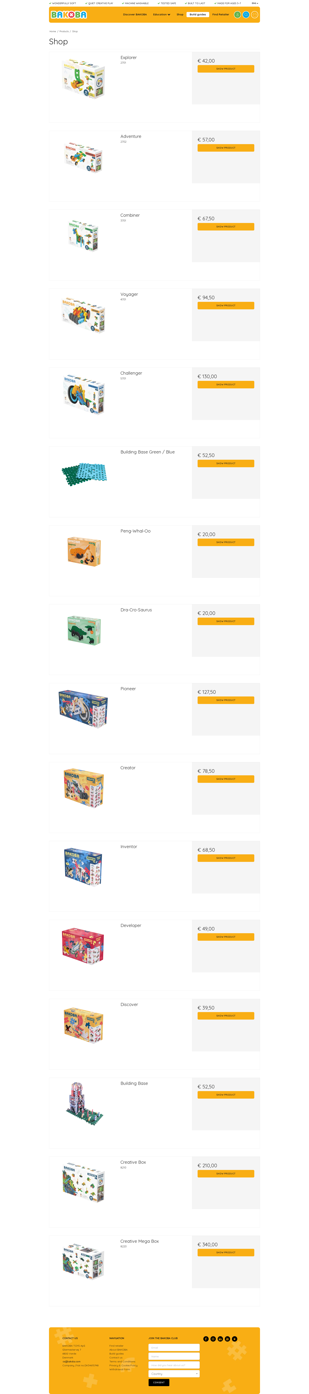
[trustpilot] (234, 1339)
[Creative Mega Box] (83, 1270)
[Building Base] (83, 1112)
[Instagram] (213, 1339)
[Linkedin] (220, 1339)
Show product (226, 68)
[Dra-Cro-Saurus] (83, 638)
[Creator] (83, 796)
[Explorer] (83, 86)
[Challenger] (83, 401)
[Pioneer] (83, 717)
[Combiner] (83, 244)
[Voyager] (83, 323)
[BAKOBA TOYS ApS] (69, 15)
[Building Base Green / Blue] (83, 480)
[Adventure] (83, 165)
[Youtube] (227, 1339)
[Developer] (83, 954)
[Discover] (83, 1033)
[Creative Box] (83, 1190)
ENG (254, 3)
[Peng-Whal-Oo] (83, 559)
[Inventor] (83, 875)
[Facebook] (206, 1339)
